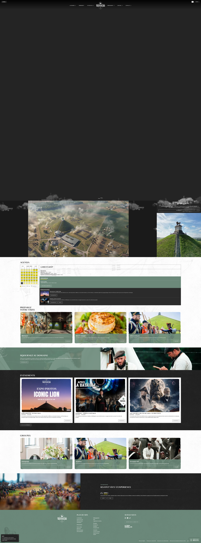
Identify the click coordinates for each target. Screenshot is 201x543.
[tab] (99, 198)
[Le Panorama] (57, 233)
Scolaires (95, 526)
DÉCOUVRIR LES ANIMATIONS (46, 285)
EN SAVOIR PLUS (178, 210)
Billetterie (79, 528)
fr (192, 1)
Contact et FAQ (96, 531)
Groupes (119, 5)
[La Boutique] (65, 235)
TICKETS (60, 302)
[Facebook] (4, 2)
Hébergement (110, 5)
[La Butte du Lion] (62, 218)
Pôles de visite (80, 521)
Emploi (94, 534)
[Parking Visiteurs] (79, 252)
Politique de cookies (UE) (151, 540)
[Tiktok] (5, 2)
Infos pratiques (80, 531)
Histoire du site (80, 519)
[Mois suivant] (36, 266)
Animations (79, 522)
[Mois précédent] (23, 266)
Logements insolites (97, 521)
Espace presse (96, 533)
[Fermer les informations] (18, 535)
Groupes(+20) (96, 527)
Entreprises (95, 524)
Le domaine (72, 5)
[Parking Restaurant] (46, 246)
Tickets (196, 1)
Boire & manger (80, 530)
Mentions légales (142, 540)
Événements (81, 5)
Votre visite (90, 5)
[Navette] (59, 237)
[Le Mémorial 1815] (69, 239)
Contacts (128, 5)
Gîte (94, 519)
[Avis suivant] (110, 498)
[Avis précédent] (103, 498)
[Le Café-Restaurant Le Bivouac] (54, 243)
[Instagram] (2, 2)
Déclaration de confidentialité (162, 540)
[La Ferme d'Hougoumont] (111, 209)
